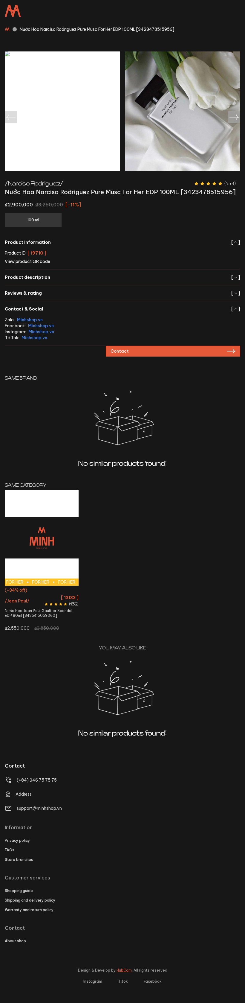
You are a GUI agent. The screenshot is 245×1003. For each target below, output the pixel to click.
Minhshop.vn (30, 319)
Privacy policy (17, 840)
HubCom (124, 970)
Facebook (153, 981)
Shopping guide (19, 890)
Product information (122, 242)
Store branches (19, 859)
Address (24, 794)
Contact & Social (122, 309)
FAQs (9, 850)
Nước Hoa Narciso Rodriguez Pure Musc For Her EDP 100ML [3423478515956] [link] (97, 29)
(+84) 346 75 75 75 (37, 780)
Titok (123, 981)
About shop (15, 941)
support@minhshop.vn (39, 808)
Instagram (92, 981)
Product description (122, 277)
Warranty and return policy (29, 910)
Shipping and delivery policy (30, 900)
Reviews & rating (122, 293)
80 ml (41, 591)
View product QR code (27, 261)
